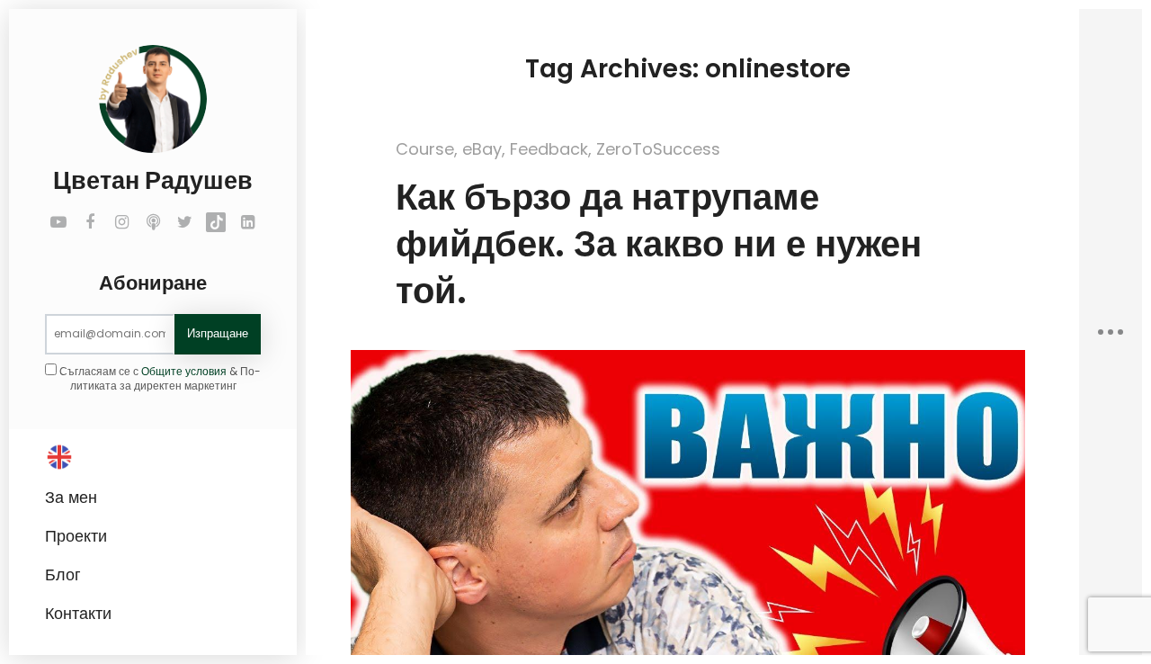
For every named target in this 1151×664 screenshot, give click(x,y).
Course (425, 149)
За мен (71, 497)
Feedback (549, 149)
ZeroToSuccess (658, 149)
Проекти (76, 536)
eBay (482, 149)
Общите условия (184, 371)
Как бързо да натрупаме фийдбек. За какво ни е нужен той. (659, 244)
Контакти (78, 613)
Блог (63, 574)
